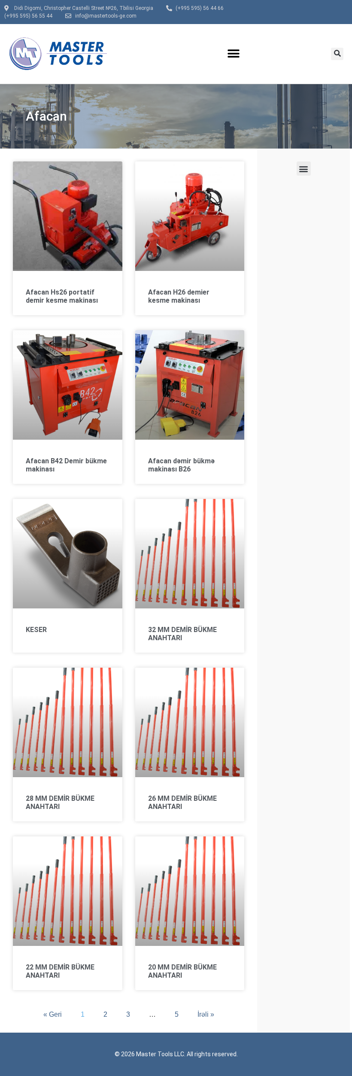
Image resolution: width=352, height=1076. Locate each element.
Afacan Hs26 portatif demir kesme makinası (62, 296)
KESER (36, 630)
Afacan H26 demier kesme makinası (178, 296)
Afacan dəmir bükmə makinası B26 (181, 465)
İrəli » (205, 1014)
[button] (233, 54)
